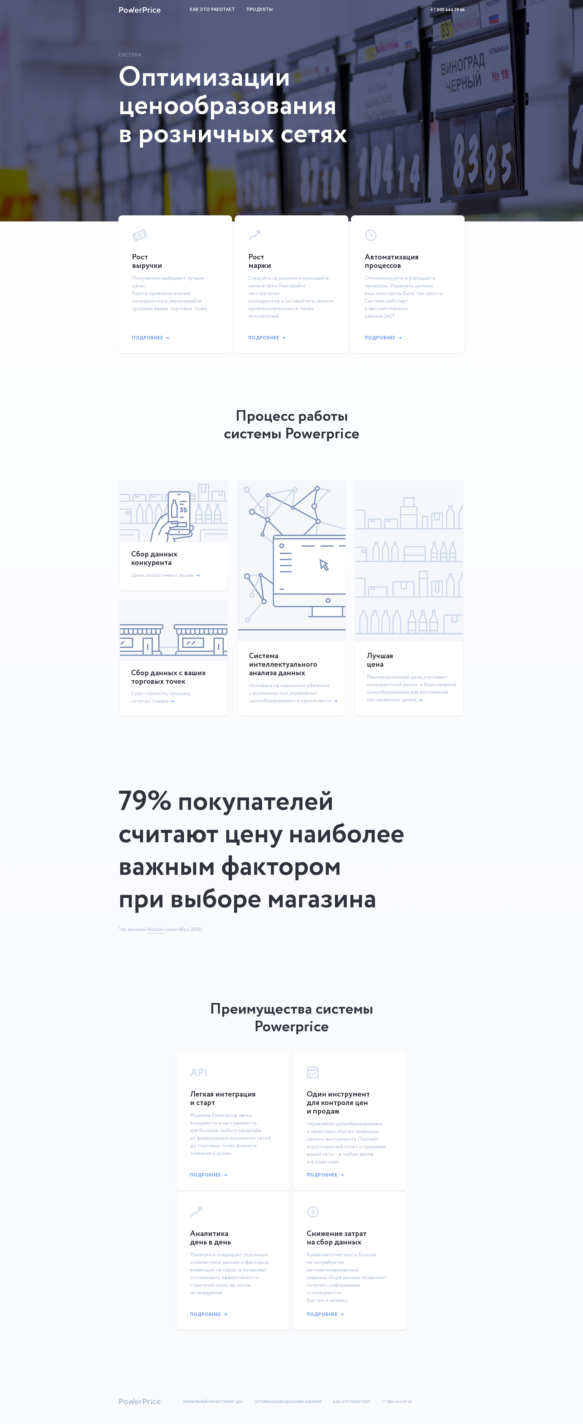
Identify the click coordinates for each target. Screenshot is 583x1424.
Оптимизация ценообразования (288, 1402)
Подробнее (147, 338)
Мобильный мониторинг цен (213, 1402)
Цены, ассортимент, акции (162, 575)
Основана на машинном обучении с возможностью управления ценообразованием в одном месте (290, 693)
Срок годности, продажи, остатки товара (161, 697)
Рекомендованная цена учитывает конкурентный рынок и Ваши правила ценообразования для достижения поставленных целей (411, 688)
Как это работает (212, 10)
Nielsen (156, 929)
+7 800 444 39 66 (448, 10)
